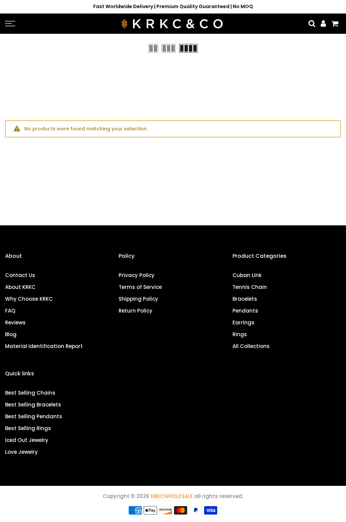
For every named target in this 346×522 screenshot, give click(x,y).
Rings (239, 334)
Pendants (245, 310)
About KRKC (20, 287)
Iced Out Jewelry (26, 440)
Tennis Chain (249, 287)
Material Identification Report (44, 346)
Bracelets (244, 298)
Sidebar (331, 47)
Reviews (15, 322)
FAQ (10, 310)
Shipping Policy (138, 298)
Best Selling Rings (28, 428)
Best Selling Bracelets (33, 404)
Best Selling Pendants (33, 416)
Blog (11, 334)
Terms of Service (140, 287)
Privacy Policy (136, 275)
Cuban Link (247, 275)
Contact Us (20, 275)
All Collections (251, 346)
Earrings (243, 322)
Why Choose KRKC (29, 298)
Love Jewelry (21, 451)
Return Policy (135, 310)
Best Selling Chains (30, 392)
